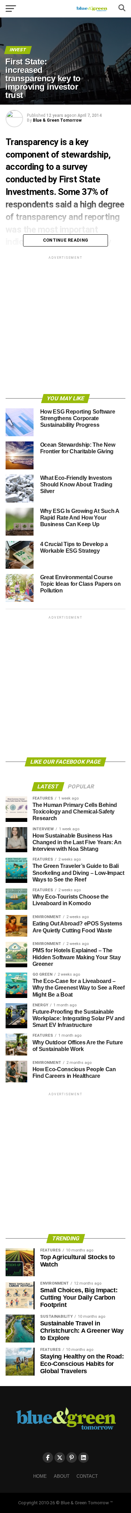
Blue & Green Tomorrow (57, 120)
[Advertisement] (65, 326)
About (62, 1476)
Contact (87, 1476)
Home (40, 1476)
